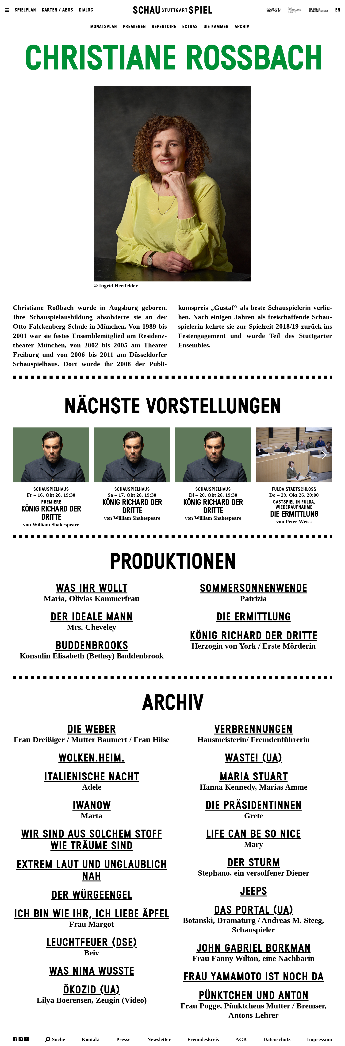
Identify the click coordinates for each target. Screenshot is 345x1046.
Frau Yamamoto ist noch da (253, 977)
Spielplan (25, 10)
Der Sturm (253, 863)
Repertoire (164, 26)
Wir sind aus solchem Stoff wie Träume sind (91, 840)
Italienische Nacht (91, 777)
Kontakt (91, 1039)
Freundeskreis (203, 1039)
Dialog (86, 10)
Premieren (134, 26)
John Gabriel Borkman (253, 948)
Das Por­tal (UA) (253, 910)
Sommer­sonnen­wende (253, 588)
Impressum (319, 1039)
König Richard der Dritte (253, 636)
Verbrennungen (253, 729)
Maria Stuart (253, 777)
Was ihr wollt (91, 588)
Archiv (241, 26)
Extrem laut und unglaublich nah (91, 870)
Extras (190, 26)
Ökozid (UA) (91, 990)
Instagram (21, 1039)
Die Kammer (216, 26)
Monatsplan (103, 26)
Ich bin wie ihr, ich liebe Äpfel (91, 914)
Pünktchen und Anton (254, 996)
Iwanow (92, 805)
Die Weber (91, 729)
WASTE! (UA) (253, 758)
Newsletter (159, 1039)
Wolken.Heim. (91, 758)
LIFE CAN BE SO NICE (253, 834)
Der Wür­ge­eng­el (91, 895)
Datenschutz (277, 1039)
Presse (123, 1039)
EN (337, 10)
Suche (58, 1039)
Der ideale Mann (91, 617)
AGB (241, 1039)
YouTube (26, 1039)
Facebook (15, 1039)
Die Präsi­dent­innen (253, 805)
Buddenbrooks (91, 646)
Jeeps (253, 891)
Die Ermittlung (253, 617)
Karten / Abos (57, 10)
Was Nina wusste (91, 971)
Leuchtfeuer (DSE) (91, 943)
